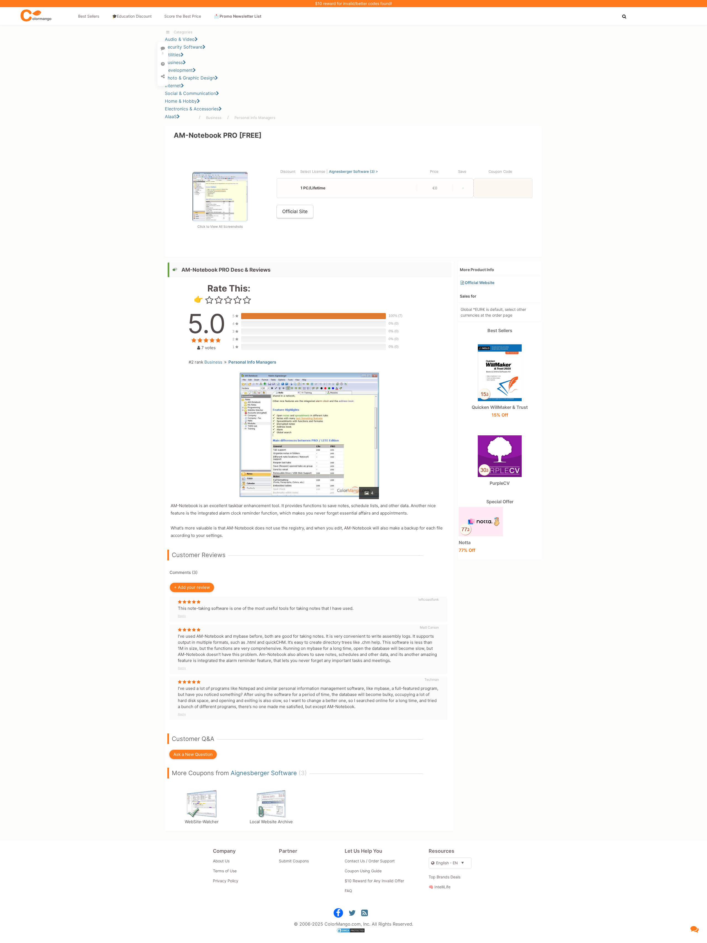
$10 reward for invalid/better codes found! (353, 3)
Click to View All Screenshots (220, 226)
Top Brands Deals (444, 877)
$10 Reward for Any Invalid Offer (374, 880)
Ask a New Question (193, 754)
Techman (431, 679)
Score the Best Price (182, 16)
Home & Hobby (181, 101)
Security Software (183, 47)
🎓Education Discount (132, 16)
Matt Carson (429, 627)
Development (179, 70)
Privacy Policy (225, 880)
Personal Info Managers (254, 117)
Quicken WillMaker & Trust (500, 411)
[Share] (162, 76)
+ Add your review (192, 587)
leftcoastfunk (428, 599)
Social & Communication (190, 93)
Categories (183, 32)
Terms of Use (225, 870)
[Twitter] (352, 914)
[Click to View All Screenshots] (220, 219)
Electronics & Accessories (192, 109)
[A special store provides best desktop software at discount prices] (35, 15)
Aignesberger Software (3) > (353, 171)
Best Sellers (88, 16)
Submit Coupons (294, 861)
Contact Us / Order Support (370, 861)
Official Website (479, 282)
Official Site (295, 211)
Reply (182, 616)
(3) (303, 773)
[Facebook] (338, 914)
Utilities (173, 54)
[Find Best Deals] (625, 15)
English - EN (447, 862)
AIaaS (171, 116)
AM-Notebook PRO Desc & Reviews (226, 270)
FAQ (348, 890)
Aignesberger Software (264, 773)
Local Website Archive (271, 821)
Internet (173, 85)
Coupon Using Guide (363, 870)
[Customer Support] (694, 929)
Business (174, 62)
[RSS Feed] (364, 914)
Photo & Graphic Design (190, 78)
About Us (221, 861)
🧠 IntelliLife (439, 886)
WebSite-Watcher (202, 821)
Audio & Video (180, 39)
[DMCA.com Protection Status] (353, 931)
